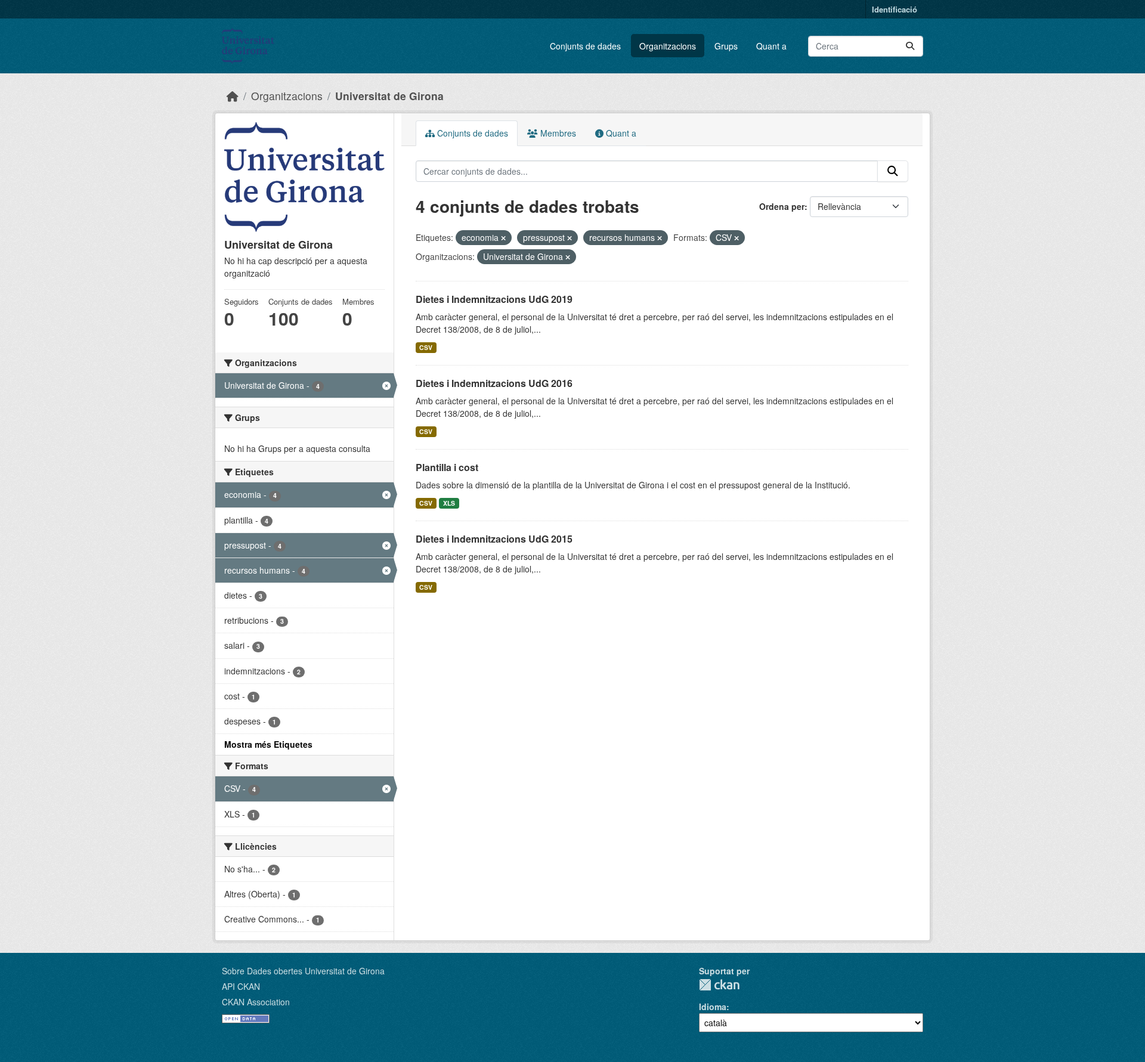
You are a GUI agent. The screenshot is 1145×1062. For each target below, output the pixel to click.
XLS (449, 503)
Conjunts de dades (585, 46)
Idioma (712, 1007)
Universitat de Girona (389, 95)
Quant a (771, 46)
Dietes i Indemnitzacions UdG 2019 (494, 299)
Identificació (894, 9)
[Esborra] (503, 238)
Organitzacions (667, 46)
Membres (557, 133)
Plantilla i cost (447, 467)
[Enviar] (910, 46)
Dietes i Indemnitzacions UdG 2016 (494, 383)
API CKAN (241, 986)
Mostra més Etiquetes (268, 744)
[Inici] (233, 95)
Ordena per (781, 206)
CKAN (719, 985)
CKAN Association (256, 1002)
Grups (726, 46)
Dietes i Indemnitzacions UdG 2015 (494, 539)
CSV (425, 347)
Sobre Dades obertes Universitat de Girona (303, 971)
